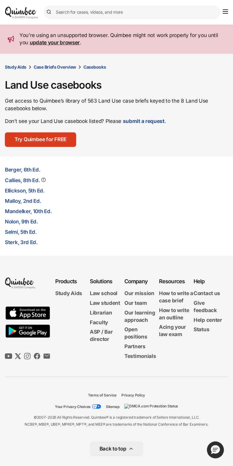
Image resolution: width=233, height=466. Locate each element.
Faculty (99, 322)
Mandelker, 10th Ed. (28, 211)
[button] (40, 139)
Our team (135, 303)
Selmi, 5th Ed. (21, 232)
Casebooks (94, 67)
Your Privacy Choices (73, 406)
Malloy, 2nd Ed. (23, 201)
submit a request (143, 121)
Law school (103, 293)
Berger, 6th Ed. (22, 170)
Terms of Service (102, 395)
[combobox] (132, 12)
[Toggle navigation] (225, 11)
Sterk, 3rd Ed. (21, 242)
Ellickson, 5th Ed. (25, 191)
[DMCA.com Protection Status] (151, 406)
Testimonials (140, 356)
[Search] (50, 12)
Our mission (139, 293)
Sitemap (113, 406)
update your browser (55, 42)
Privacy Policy (133, 395)
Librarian (101, 313)
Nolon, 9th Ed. (21, 222)
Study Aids (15, 67)
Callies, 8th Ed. (22, 180)
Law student (105, 303)
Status (201, 329)
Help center (208, 320)
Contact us (207, 293)
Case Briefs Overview (55, 67)
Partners (135, 346)
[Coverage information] (43, 179)
